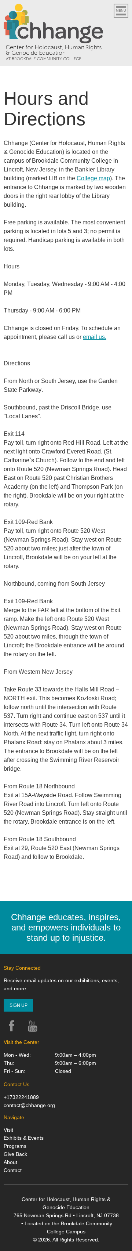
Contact (13, 1170)
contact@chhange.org (29, 1105)
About (10, 1162)
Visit (8, 1130)
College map (93, 178)
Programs (15, 1146)
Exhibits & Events (24, 1138)
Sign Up (18, 1005)
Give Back (15, 1154)
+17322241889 (21, 1097)
